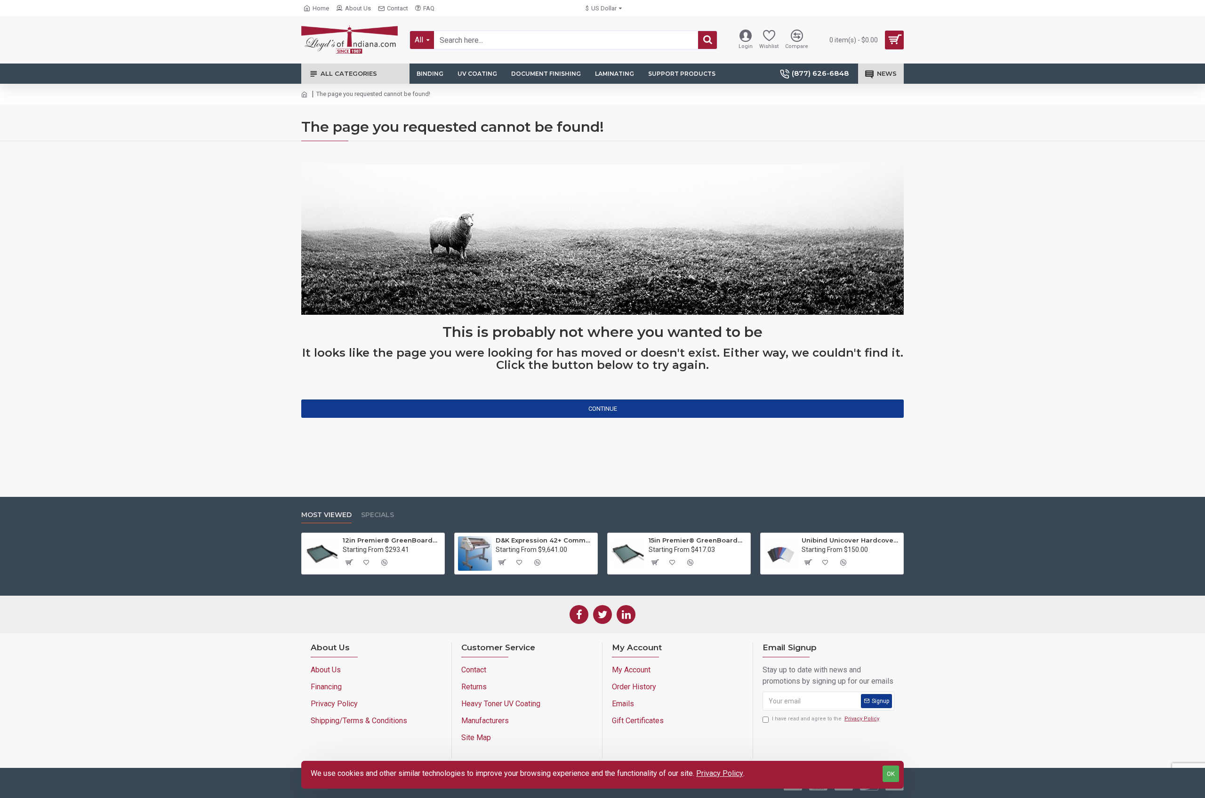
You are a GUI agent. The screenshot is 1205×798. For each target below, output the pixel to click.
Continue (602, 408)
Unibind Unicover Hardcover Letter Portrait (851, 540)
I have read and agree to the (825, 719)
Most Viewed (326, 515)
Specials (377, 515)
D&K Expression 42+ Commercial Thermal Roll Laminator (545, 540)
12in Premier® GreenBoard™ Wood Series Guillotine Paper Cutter (392, 540)
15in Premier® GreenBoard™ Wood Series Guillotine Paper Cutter (698, 540)
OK (891, 773)
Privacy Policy (719, 773)
